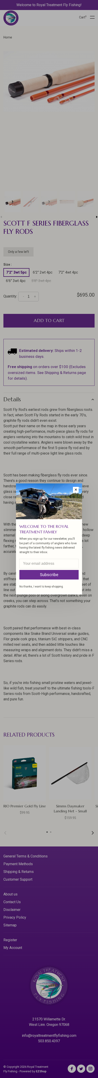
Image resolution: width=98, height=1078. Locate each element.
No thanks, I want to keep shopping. (41, 586)
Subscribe (49, 574)
